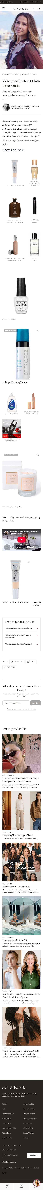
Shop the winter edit (28, 2)
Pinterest (18, 662)
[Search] (33, 8)
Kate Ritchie (18, 128)
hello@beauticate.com (9, 1162)
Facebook (36, 1168)
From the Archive (29, 1109)
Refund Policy (6, 1133)
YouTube (23, 1168)
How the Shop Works (9, 1128)
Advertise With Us (8, 1114)
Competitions (6, 1123)
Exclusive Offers (28, 1123)
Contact (26, 1138)
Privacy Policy (6, 1118)
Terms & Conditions (29, 1118)
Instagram (5, 1168)
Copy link (11, 667)
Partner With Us (28, 1133)
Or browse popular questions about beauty (21, 709)
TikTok (11, 1168)
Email (32, 662)
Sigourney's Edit (28, 1104)
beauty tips (29, 75)
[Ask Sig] (36, 1182)
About (4, 1104)
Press (3, 1109)
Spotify (4, 1173)
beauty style (10, 75)
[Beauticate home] (21, 8)
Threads (30, 1168)
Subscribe (34, 1155)
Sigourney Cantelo (16, 106)
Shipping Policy (28, 1128)
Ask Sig (35, 703)
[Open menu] (3, 8)
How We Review (29, 1114)
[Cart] (39, 8)
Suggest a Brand (7, 1138)
